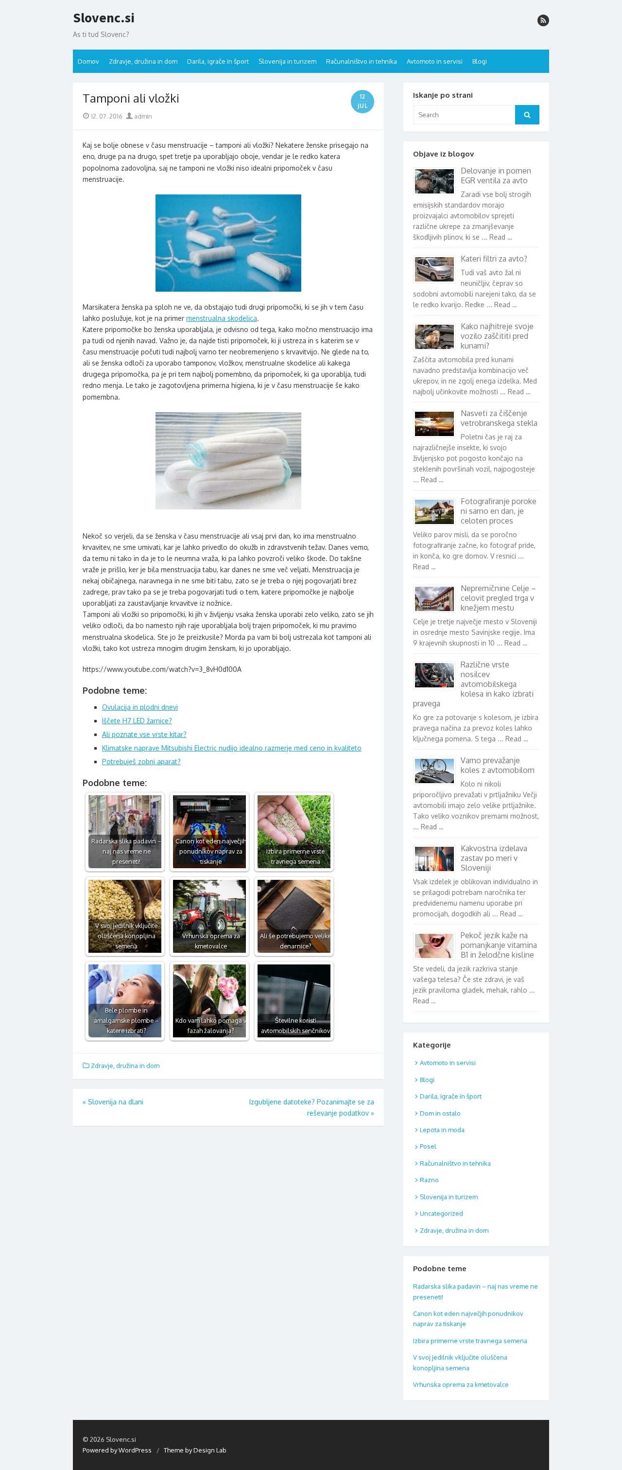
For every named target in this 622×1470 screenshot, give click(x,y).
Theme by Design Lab (195, 1450)
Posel (428, 1146)
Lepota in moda (442, 1130)
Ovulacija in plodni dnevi (140, 707)
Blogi (479, 61)
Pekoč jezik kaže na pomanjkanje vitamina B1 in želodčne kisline (499, 945)
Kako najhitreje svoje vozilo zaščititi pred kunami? (497, 335)
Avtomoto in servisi (435, 61)
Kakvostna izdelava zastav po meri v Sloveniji (494, 858)
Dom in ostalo (440, 1113)
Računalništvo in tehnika (361, 61)
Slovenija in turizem (287, 61)
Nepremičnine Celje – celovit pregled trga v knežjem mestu (498, 597)
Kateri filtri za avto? (494, 258)
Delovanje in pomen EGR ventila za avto (496, 175)
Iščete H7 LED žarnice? (137, 721)
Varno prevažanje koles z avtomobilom (498, 765)
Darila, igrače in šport (218, 61)
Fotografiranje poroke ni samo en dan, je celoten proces (498, 510)
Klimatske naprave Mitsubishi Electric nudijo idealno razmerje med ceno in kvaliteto (232, 748)
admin (142, 116)
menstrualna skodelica (221, 318)
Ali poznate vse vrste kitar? (144, 734)
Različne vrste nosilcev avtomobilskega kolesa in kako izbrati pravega (473, 684)
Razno (429, 1180)
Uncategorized (441, 1213)
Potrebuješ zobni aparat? (141, 761)
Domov (88, 61)
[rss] (543, 20)
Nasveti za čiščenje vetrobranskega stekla (499, 418)
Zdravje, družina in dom (143, 61)
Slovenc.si (104, 18)
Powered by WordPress (117, 1450)
